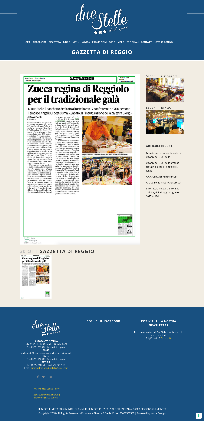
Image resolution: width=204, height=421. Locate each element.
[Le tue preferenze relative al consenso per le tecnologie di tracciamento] (199, 416)
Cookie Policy (52, 388)
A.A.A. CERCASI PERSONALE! (161, 176)
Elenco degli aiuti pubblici (46, 397)
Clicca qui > (166, 338)
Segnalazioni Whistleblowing (46, 394)
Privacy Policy (39, 388)
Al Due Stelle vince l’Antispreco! (163, 182)
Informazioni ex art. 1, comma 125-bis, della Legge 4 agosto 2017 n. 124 (162, 192)
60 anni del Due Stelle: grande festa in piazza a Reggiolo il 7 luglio (162, 166)
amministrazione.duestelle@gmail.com (49, 368)
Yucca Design (158, 413)
